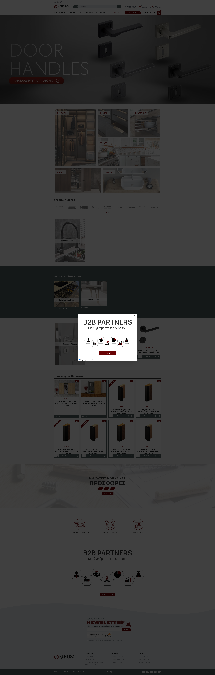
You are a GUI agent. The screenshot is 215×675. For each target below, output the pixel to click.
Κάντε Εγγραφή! (106, 353)
